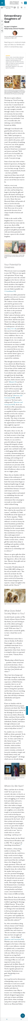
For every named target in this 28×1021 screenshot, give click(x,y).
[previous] (7, 1019)
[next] (21, 1019)
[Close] (2, 21)
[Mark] (2, 25)
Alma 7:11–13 (11, 329)
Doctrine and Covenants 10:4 (14, 939)
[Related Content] (21, 7)
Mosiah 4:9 (12, 382)
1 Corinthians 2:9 (9, 291)
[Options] (24, 7)
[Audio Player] (23, 1015)
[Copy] (2, 28)
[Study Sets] (14, 7)
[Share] (2, 31)
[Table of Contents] (2, 7)
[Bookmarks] (18, 7)
